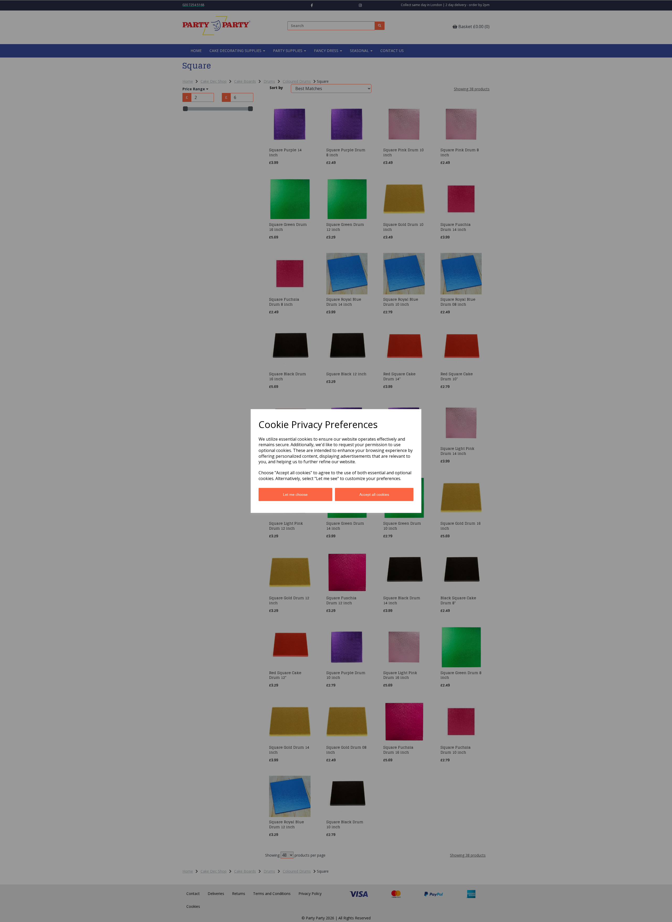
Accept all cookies (374, 494)
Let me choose (295, 494)
